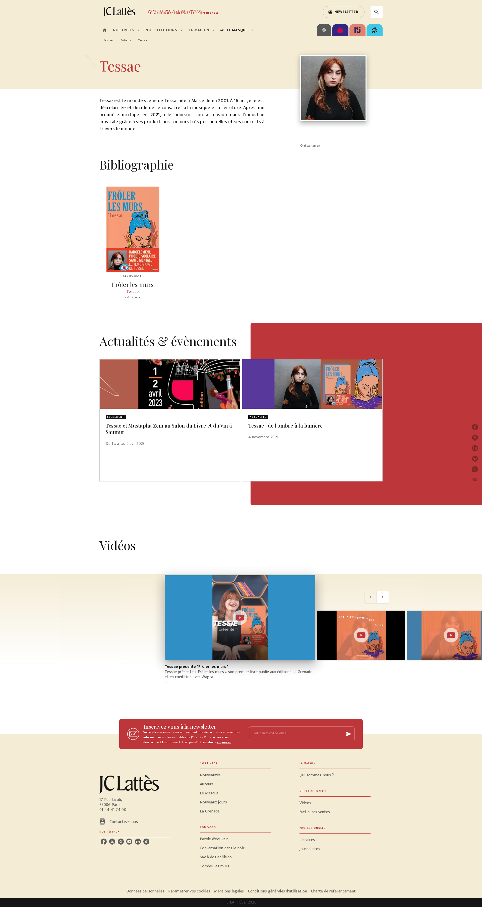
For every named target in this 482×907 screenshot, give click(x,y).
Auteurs (125, 40)
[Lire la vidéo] (240, 617)
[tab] (104, 30)
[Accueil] (120, 12)
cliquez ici (224, 742)
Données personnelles (145, 891)
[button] (344, 12)
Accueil (108, 40)
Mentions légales (229, 891)
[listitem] (103, 841)
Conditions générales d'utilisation (277, 891)
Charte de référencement (333, 891)
